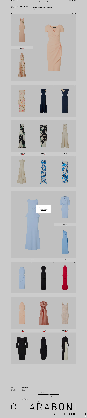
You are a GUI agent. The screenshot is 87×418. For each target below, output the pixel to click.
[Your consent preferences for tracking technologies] (85, 416)
